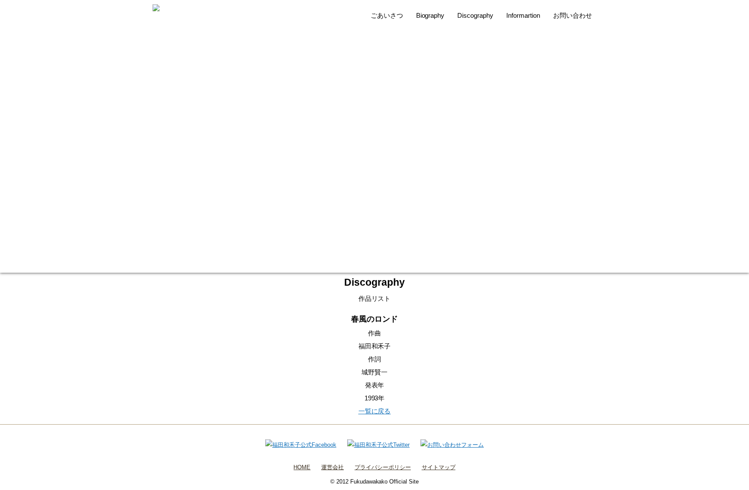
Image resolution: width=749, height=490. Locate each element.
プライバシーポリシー (383, 467)
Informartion (523, 15)
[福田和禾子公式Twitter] (378, 445)
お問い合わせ (572, 15)
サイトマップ (439, 467)
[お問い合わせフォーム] (452, 445)
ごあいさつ (387, 15)
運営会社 (332, 467)
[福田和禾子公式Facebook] (300, 445)
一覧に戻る (374, 411)
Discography (475, 15)
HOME (301, 467)
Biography (430, 15)
